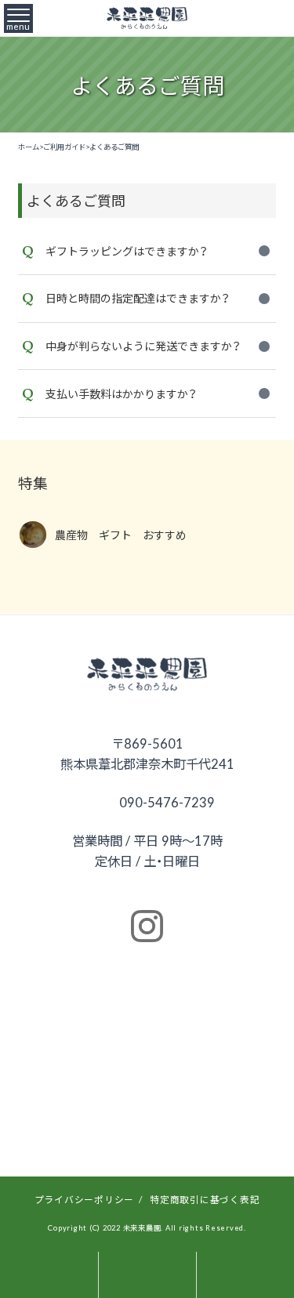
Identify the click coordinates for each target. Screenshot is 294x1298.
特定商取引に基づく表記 (205, 1199)
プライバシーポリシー (84, 1199)
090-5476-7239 (165, 801)
